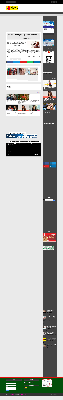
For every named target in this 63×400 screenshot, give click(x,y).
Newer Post (15, 83)
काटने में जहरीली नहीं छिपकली (46, 322)
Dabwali (11, 58)
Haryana (19, 58)
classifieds (55, 394)
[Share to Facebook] (29, 38)
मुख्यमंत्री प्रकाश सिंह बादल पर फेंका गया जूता (51, 344)
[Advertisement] (41, 8)
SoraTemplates (12, 394)
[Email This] (27, 38)
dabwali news (15, 58)
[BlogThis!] (28, 38)
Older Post (32, 83)
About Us (51, 394)
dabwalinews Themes (22, 394)
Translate (50, 73)
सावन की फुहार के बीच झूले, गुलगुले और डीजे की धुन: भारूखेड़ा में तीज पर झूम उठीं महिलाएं (12, 76)
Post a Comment (10, 87)
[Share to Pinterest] (30, 38)
